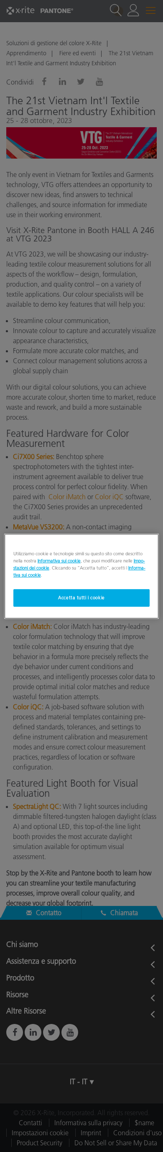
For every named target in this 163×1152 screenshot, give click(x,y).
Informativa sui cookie (59, 560)
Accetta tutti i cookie (81, 597)
